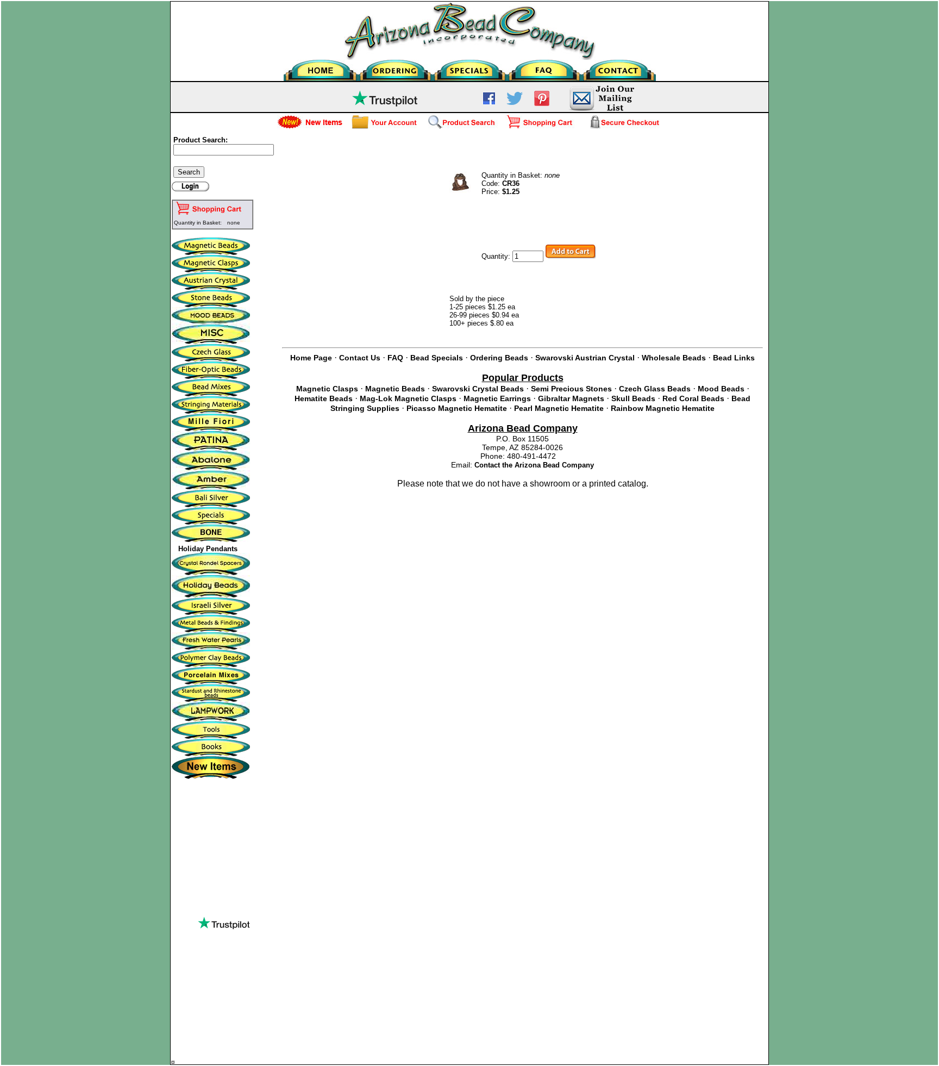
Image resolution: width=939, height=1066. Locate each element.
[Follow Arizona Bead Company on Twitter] (514, 102)
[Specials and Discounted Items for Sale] (470, 67)
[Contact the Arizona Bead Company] (618, 67)
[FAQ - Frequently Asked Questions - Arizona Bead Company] (544, 67)
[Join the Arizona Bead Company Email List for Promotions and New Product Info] (601, 109)
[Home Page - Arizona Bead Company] (321, 67)
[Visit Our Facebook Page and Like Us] (489, 102)
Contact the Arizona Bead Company (534, 465)
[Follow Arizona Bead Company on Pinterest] (542, 103)
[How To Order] (395, 67)
